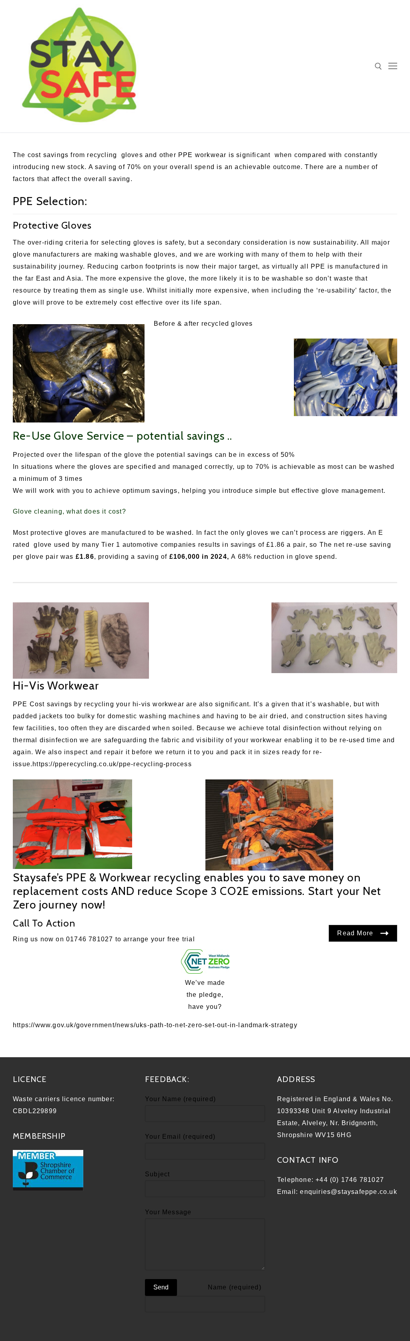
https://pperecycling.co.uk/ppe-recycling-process (112, 764)
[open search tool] (378, 66)
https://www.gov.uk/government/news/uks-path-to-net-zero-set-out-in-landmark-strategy (155, 1025)
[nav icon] (392, 66)
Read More (355, 933)
